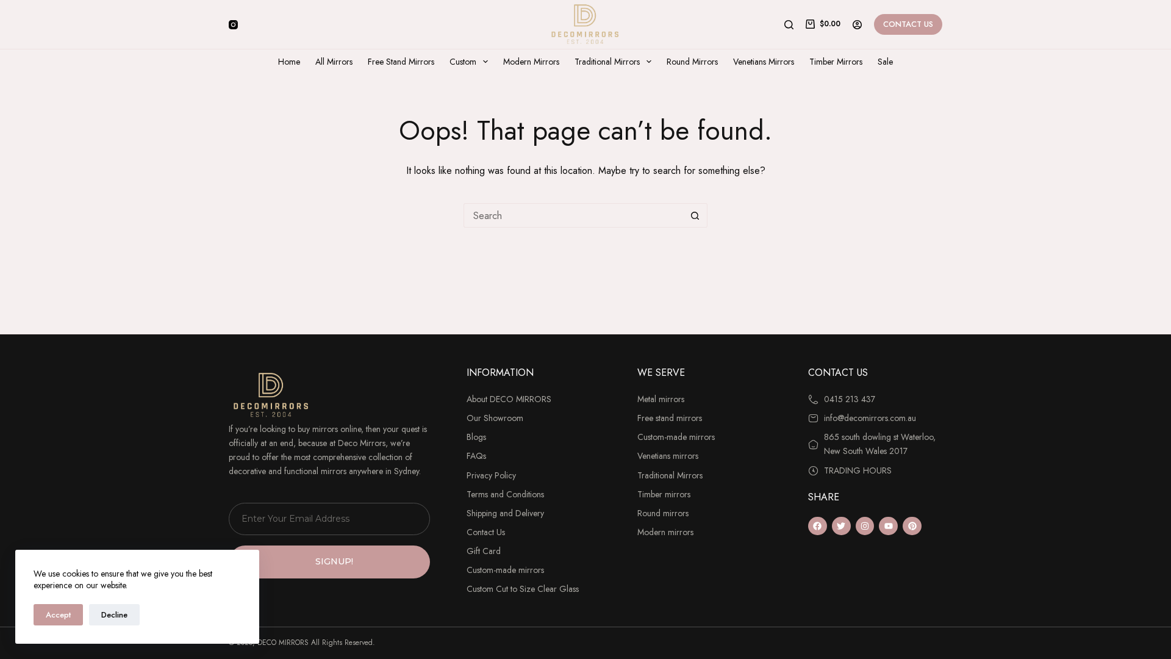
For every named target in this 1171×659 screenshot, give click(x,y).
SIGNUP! (334, 561)
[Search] (788, 24)
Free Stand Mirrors (401, 62)
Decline (114, 615)
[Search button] (695, 215)
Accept (58, 615)
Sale (885, 62)
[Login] (857, 24)
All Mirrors (334, 62)
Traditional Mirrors (607, 62)
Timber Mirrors (835, 62)
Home (289, 62)
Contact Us (908, 24)
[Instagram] (233, 24)
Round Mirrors (692, 62)
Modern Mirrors (531, 62)
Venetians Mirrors (763, 62)
